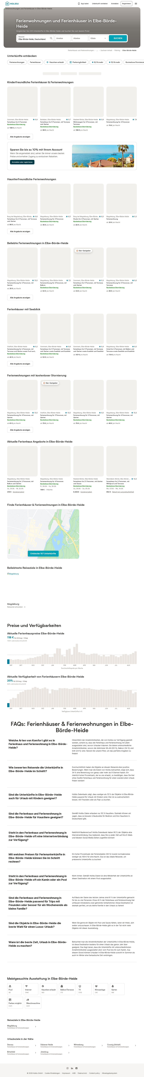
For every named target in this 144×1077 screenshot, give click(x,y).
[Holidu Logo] (16, 4)
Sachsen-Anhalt (106, 50)
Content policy (94, 1073)
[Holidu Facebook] (76, 1068)
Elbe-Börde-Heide (129, 50)
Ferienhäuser (35, 62)
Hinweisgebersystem (109, 1073)
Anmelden (114, 4)
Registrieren (126, 4)
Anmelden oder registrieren (22, 162)
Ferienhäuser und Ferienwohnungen (81, 50)
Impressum (66, 1073)
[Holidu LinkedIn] (72, 1068)
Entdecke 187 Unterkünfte (43, 553)
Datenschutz (82, 1073)
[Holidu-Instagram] (67, 1068)
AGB (73, 1073)
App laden (84, 4)
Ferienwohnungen (17, 62)
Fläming (117, 50)
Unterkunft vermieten (100, 4)
